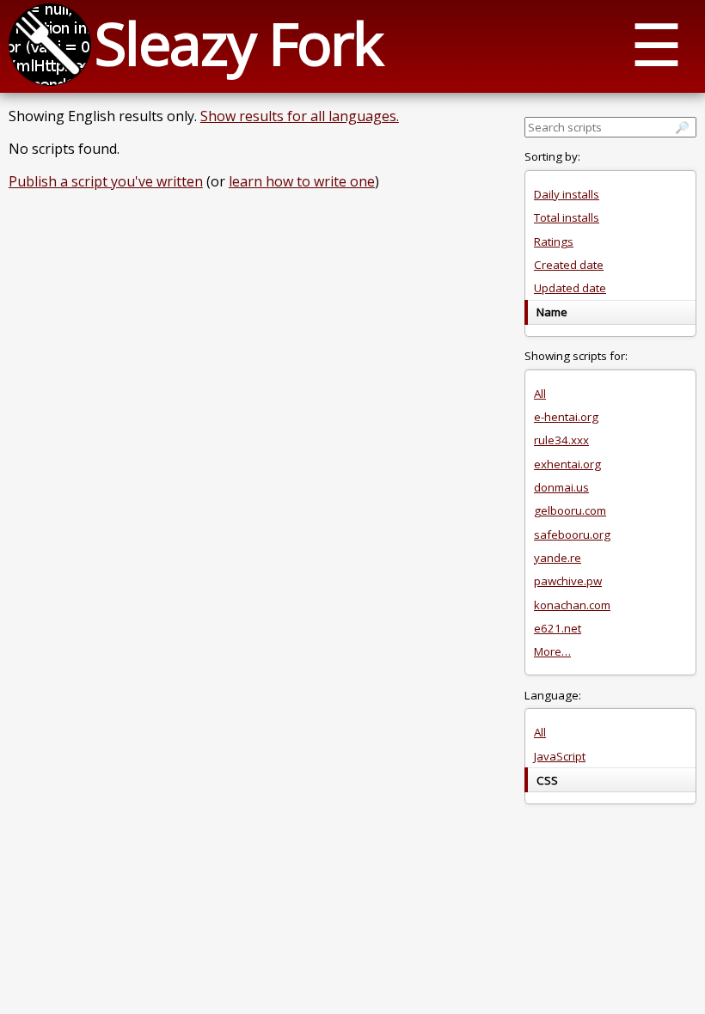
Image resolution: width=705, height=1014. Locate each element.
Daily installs (566, 194)
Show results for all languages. (299, 116)
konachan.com (572, 605)
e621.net (557, 628)
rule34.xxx (561, 440)
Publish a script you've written (106, 181)
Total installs (566, 217)
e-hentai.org (566, 417)
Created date (569, 264)
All (540, 393)
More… (552, 651)
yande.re (557, 557)
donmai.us (561, 487)
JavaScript (559, 756)
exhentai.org (567, 464)
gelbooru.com (570, 510)
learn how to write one (302, 181)
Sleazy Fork (238, 42)
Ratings (553, 241)
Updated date (570, 288)
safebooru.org (572, 534)
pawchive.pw (568, 581)
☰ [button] (656, 43)
